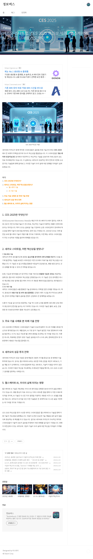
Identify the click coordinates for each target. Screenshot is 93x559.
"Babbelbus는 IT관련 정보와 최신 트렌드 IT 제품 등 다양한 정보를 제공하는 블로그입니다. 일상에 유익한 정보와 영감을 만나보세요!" (28, 517)
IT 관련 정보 (9, 453)
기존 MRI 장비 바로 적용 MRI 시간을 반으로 (24, 87)
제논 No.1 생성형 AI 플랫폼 (16, 71)
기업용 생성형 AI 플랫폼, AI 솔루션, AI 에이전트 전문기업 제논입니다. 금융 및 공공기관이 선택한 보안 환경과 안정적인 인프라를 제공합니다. (25, 75)
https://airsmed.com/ (13, 84)
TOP (88, 551)
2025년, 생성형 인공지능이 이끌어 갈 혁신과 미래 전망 (23, 457)
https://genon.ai (11, 68)
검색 (83, 4)
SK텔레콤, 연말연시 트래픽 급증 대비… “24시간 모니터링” (24, 460)
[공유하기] (9, 441)
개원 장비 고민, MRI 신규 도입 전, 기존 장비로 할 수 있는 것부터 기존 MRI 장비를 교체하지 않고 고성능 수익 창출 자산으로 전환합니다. (25, 92)
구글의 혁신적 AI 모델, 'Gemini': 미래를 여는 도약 (22, 465)
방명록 (24, 12)
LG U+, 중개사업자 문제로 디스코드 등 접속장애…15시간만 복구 (26, 463)
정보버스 (9, 4)
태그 (13, 12)
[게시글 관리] (11, 441)
